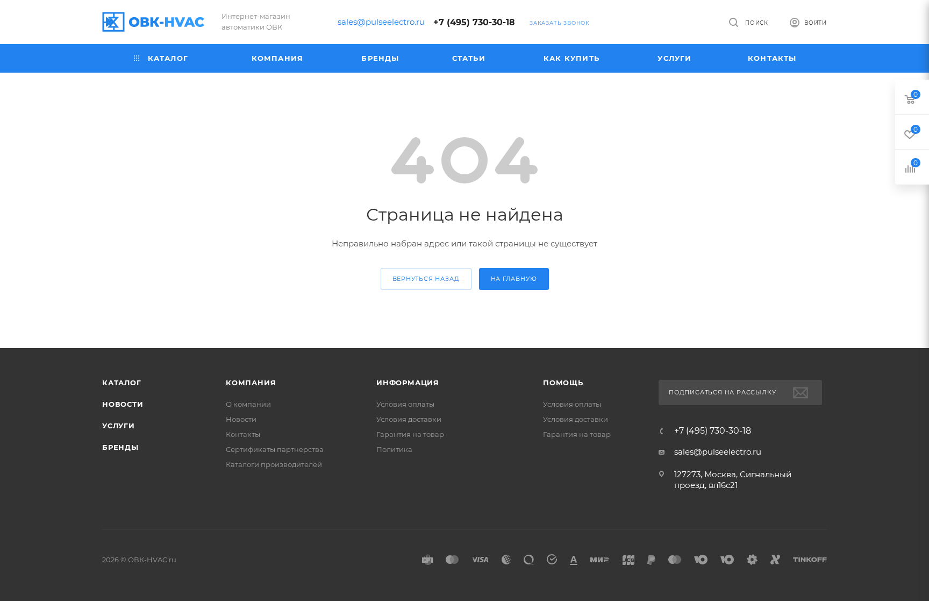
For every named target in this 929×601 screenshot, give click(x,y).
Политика (394, 449)
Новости (123, 404)
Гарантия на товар (410, 434)
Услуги (118, 425)
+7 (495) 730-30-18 (474, 22)
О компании (248, 404)
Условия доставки (408, 419)
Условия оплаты (405, 404)
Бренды (120, 447)
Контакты (243, 434)
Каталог (121, 382)
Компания (251, 382)
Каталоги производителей (274, 464)
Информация (407, 382)
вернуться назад (426, 278)
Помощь (563, 382)
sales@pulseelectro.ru (381, 22)
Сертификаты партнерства (275, 449)
